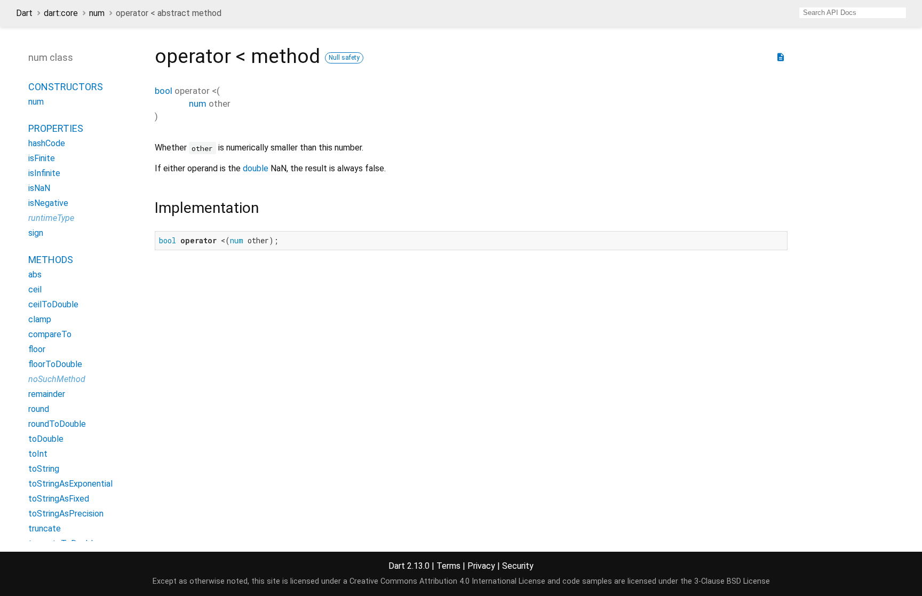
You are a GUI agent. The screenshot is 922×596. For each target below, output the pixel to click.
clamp (39, 319)
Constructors (65, 86)
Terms (448, 566)
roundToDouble (57, 424)
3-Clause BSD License (732, 581)
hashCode (46, 143)
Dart (24, 13)
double (255, 168)
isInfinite (44, 173)
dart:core (61, 13)
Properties (55, 128)
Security (518, 566)
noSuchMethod (56, 379)
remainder (46, 394)
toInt (37, 454)
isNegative (48, 203)
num (97, 13)
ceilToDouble (53, 304)
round (38, 409)
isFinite (41, 158)
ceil (35, 289)
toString (43, 469)
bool (163, 90)
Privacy (481, 566)
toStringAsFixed (58, 499)
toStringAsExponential (70, 484)
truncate (44, 528)
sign (35, 233)
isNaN (39, 188)
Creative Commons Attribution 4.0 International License (447, 581)
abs (35, 274)
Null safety (344, 57)
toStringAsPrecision (66, 513)
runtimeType (51, 218)
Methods (50, 259)
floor (36, 349)
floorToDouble (55, 364)
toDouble (45, 439)
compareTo (49, 334)
